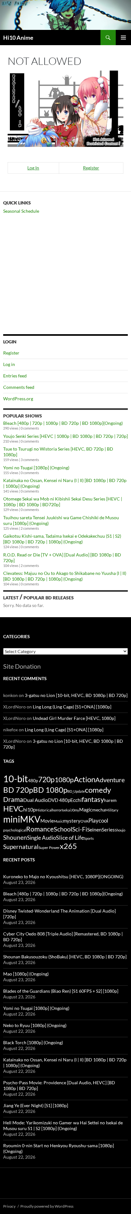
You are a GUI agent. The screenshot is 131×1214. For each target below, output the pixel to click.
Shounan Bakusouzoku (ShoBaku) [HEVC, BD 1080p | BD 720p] (65, 956)
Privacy (9, 1206)
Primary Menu (123, 37)
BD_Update (76, 791)
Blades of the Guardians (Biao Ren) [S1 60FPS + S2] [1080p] (60, 991)
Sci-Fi (79, 829)
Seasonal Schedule (21, 211)
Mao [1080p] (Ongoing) (26, 973)
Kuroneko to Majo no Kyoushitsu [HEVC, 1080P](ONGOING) (63, 876)
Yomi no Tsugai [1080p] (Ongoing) (36, 467)
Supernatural (20, 846)
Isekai (66, 810)
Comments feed (18, 387)
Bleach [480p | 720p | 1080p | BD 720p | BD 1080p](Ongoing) (63, 423)
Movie (47, 821)
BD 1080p (50, 789)
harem (110, 800)
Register (91, 167)
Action (84, 779)
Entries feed (15, 375)
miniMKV (21, 819)
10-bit (15, 778)
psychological (14, 830)
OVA (84, 821)
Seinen (94, 829)
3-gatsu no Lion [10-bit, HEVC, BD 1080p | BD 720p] (76, 695)
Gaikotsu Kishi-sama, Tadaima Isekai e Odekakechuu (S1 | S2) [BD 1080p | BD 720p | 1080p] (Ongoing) (62, 538)
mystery (71, 821)
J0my (75, 810)
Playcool (98, 820)
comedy (98, 789)
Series (108, 829)
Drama (13, 799)
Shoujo (120, 830)
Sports (89, 838)
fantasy (93, 799)
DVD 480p (59, 800)
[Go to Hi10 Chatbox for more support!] (65, 108)
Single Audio (41, 837)
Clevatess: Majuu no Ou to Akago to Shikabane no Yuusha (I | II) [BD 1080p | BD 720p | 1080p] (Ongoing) (64, 576)
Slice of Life (70, 837)
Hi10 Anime (18, 37)
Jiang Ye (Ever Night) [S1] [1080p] (35, 1105)
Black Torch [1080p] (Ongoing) (33, 1042)
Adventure (110, 779)
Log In (33, 167)
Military (111, 810)
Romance (40, 829)
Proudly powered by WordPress (46, 1206)
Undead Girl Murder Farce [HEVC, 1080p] (74, 718)
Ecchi (76, 800)
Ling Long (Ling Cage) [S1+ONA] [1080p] (72, 706)
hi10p (29, 809)
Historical (44, 810)
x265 (68, 846)
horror (57, 810)
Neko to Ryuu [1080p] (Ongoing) (34, 1025)
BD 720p (18, 789)
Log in (9, 364)
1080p (64, 779)
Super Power (49, 847)
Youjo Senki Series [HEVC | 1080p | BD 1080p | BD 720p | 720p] (65, 436)
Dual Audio (35, 800)
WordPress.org (18, 398)
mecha (98, 809)
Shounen (15, 837)
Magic (85, 809)
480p (33, 780)
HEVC (13, 808)
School (63, 829)
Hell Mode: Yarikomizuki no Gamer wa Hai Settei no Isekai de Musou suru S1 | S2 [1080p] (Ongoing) (63, 1125)
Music (58, 821)
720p (46, 779)
